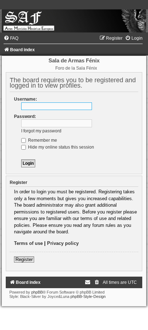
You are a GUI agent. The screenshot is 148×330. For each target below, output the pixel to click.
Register (24, 259)
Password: (25, 116)
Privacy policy (63, 243)
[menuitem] (11, 38)
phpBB (37, 292)
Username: (25, 99)
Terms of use (28, 243)
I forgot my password (41, 130)
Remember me (42, 140)
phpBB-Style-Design (88, 296)
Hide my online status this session (60, 147)
